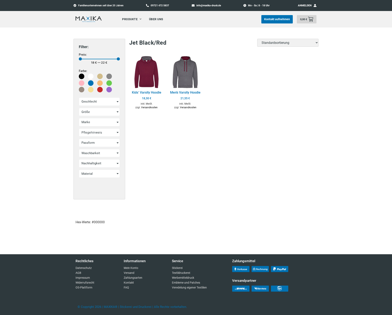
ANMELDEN (305, 5)
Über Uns (156, 19)
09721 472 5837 (160, 5)
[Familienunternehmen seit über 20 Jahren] (75, 5)
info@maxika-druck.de (208, 5)
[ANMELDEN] (315, 5)
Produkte (130, 19)
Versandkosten (149, 107)
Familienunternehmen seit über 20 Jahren (101, 5)
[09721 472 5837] (147, 5)
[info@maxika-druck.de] (193, 5)
